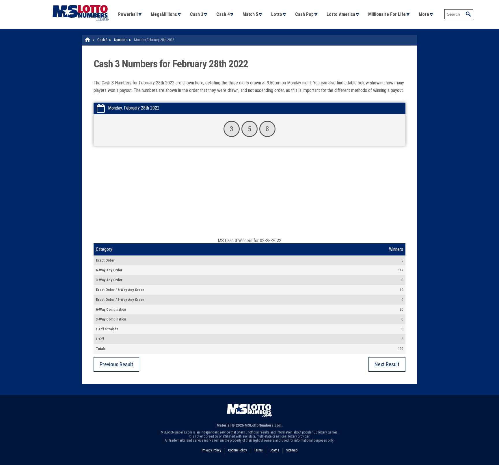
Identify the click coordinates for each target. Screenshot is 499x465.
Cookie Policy (237, 450)
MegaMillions (164, 14)
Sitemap (291, 450)
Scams (274, 450)
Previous (116, 364)
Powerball (128, 14)
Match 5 (250, 14)
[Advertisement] (249, 194)
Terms (258, 450)
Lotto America (341, 14)
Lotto (276, 14)
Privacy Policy (211, 450)
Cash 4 (223, 14)
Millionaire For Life (387, 14)
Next (387, 364)
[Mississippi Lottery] (88, 40)
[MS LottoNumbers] (80, 2)
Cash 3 (196, 14)
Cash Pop (304, 14)
